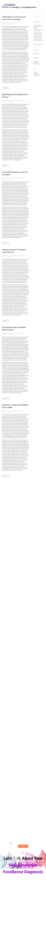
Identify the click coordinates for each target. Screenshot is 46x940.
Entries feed (35, 73)
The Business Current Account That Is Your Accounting (14, 18)
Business (4, 23)
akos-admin (14, 22)
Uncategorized (10, 23)
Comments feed (36, 74)
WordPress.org (36, 75)
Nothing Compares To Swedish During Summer (14, 251)
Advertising (4, 101)
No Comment (21, 22)
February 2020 (36, 53)
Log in (34, 71)
